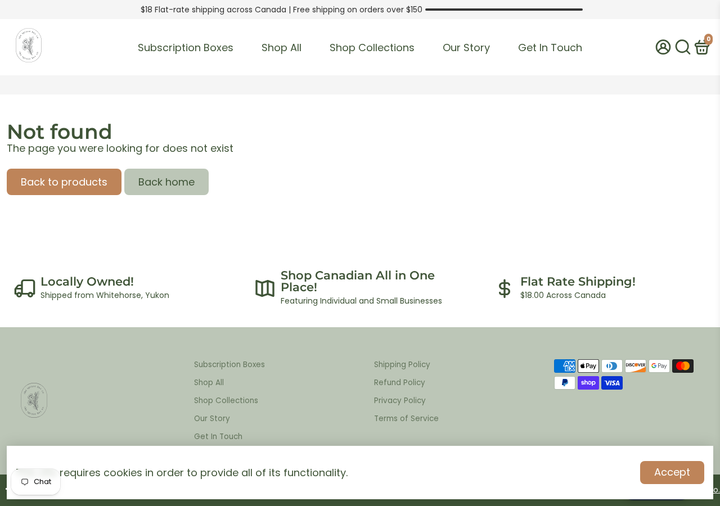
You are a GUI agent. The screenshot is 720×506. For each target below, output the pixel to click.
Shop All (282, 47)
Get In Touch (550, 47)
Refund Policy (399, 382)
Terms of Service (406, 418)
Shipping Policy (402, 364)
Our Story (466, 47)
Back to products (64, 182)
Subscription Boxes (185, 47)
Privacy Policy (400, 400)
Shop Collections (372, 47)
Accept (672, 472)
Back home (166, 182)
